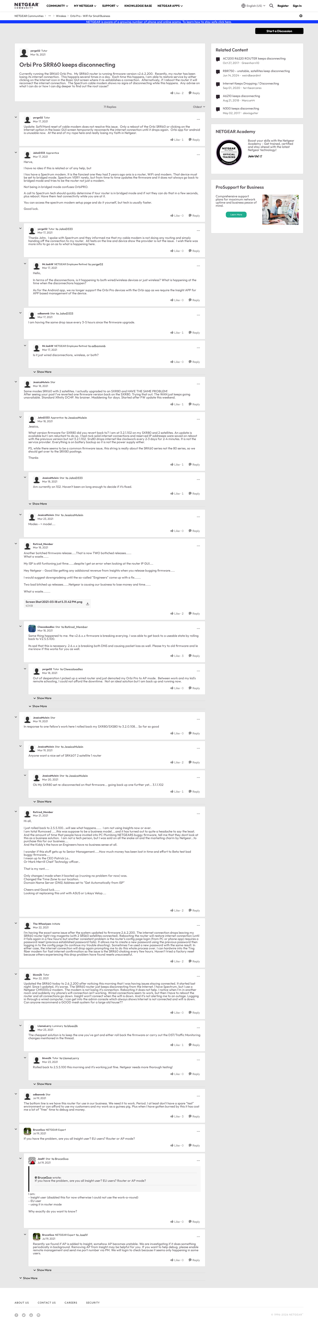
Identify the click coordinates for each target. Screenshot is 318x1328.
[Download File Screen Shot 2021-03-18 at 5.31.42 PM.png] (87, 603)
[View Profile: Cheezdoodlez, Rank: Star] (32, 628)
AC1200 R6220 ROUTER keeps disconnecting (254, 58)
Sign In (297, 6)
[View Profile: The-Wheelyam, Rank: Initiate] (27, 925)
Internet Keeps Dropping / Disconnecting (251, 83)
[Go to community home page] (27, 6)
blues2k (37, 974)
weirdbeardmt (251, 75)
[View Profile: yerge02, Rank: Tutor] (24, 52)
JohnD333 (39, 153)
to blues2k (71, 1025)
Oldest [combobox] (199, 106)
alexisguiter (250, 113)
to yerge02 (95, 264)
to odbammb (97, 345)
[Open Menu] (300, 15)
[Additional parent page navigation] (49, 15)
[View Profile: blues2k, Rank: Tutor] (27, 976)
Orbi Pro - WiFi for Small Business (90, 16)
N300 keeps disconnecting (241, 108)
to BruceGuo (60, 1158)
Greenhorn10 (250, 62)
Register (283, 6)
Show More (44, 372)
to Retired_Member (74, 626)
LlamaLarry (44, 1026)
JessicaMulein (41, 382)
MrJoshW (47, 264)
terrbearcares (252, 87)
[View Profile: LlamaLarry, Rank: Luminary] (32, 1027)
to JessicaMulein (76, 417)
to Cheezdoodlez (71, 669)
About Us (22, 1302)
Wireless (61, 16)
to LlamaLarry (69, 1058)
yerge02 (35, 50)
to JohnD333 (64, 228)
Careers (71, 1302)
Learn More (236, 214)
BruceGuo (39, 1129)
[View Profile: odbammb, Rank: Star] (32, 315)
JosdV (41, 1158)
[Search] (271, 5)
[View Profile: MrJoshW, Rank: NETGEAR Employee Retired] (36, 266)
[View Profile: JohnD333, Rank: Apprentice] (27, 154)
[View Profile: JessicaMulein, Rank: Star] (27, 384)
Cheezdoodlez (46, 627)
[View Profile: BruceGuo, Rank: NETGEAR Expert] (27, 1131)
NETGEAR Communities (29, 16)
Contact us (47, 1302)
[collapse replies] (16, 117)
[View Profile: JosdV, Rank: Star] (32, 1160)
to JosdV (82, 1234)
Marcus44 (248, 100)
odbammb (43, 313)
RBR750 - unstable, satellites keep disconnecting (256, 71)
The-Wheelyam (42, 924)
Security (93, 1302)
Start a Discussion (279, 31)
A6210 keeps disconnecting (241, 96)
